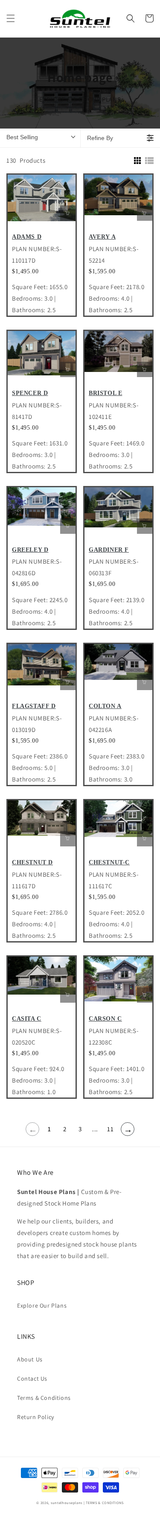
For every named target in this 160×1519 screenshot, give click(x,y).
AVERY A (102, 237)
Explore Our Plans (42, 1305)
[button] (10, 18)
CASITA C (26, 1019)
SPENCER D (30, 393)
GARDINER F (109, 550)
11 (110, 1129)
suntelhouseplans (66, 1502)
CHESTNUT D (32, 862)
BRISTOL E (105, 393)
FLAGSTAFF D (34, 706)
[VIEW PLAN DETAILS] (68, 213)
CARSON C (105, 1019)
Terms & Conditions (44, 1398)
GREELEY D (30, 550)
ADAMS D (26, 237)
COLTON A (105, 706)
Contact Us (32, 1378)
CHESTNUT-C (109, 862)
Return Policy (35, 1417)
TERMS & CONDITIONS (105, 1502)
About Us (30, 1359)
